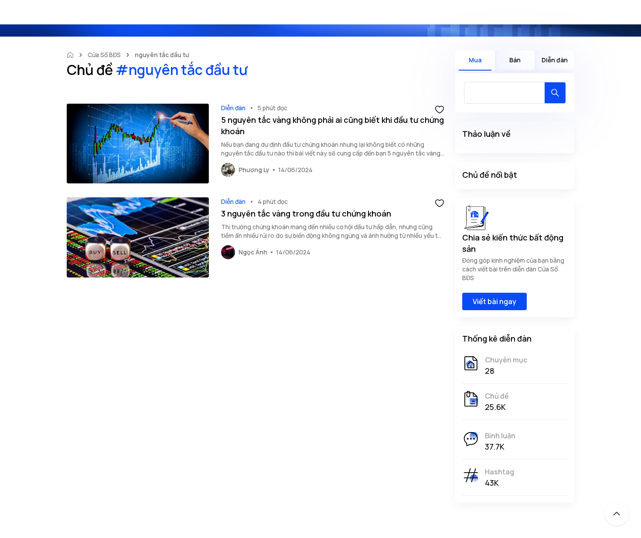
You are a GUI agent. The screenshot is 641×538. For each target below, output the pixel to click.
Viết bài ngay (494, 301)
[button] (439, 109)
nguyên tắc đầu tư (162, 55)
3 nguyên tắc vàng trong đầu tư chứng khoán (306, 213)
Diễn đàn (233, 108)
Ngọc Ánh (253, 252)
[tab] (475, 61)
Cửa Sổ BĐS (104, 55)
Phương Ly (254, 170)
